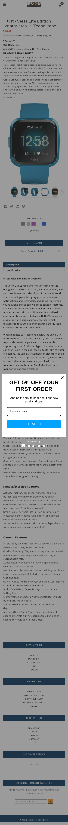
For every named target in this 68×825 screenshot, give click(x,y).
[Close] (62, 378)
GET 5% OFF (34, 424)
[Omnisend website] (34, 444)
